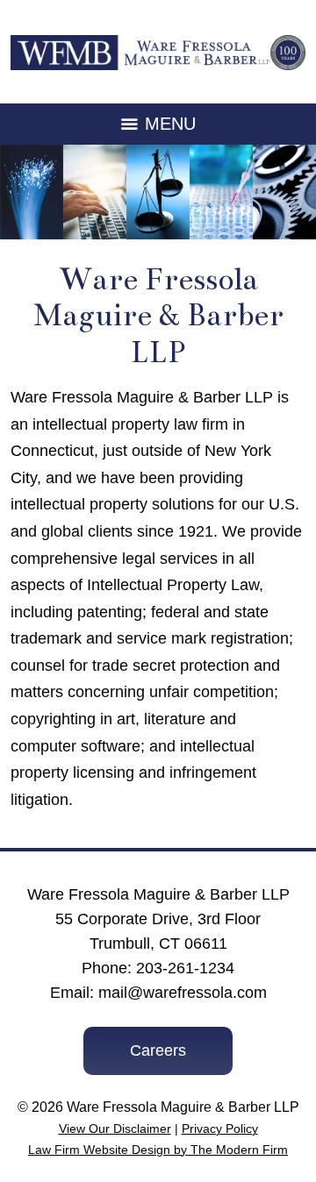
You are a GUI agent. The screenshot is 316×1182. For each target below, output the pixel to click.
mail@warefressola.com (182, 992)
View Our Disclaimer (115, 1128)
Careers (158, 1050)
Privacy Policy (220, 1128)
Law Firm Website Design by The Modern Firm (158, 1150)
